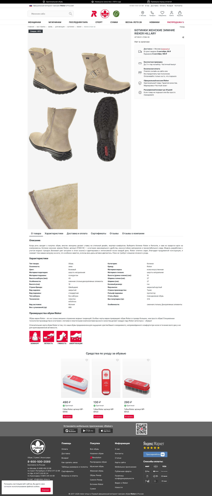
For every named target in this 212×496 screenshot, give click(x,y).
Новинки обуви (96, 453)
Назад (182, 27)
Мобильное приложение (125, 467)
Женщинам (34, 22)
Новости (119, 487)
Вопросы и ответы (70, 476)
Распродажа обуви (98, 462)
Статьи (118, 458)
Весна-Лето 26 (134, 22)
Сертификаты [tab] (98, 233)
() (165, 49)
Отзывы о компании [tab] (133, 233)
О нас (147, 6)
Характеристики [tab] (54, 233)
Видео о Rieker (121, 483)
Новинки (154, 22)
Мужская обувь (97, 466)
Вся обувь (94, 449)
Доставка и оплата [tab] (77, 233)
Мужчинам (55, 22)
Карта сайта (120, 462)
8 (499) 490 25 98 (44, 468)
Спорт (98, 22)
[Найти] (70, 14)
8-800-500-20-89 (137, 6)
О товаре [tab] (36, 233)
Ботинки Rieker (96, 484)
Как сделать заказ (70, 462)
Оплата (162, 6)
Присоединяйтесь (153, 454)
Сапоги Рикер (96, 480)
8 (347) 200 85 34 (41, 473)
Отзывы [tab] (114, 233)
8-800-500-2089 (39, 461)
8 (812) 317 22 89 (53, 471)
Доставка (154, 6)
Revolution (96, 457)
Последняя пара (78, 22)
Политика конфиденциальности (124, 477)
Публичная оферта (123, 471)
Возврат (170, 6)
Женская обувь (96, 471)
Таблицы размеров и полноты (75, 467)
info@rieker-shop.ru (42, 479)
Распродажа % (175, 22)
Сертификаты (68, 471)
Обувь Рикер (95, 475)
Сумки (114, 22)
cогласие (7, 486)
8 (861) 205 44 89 (48, 476)
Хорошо (45, 490)
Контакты (178, 6)
